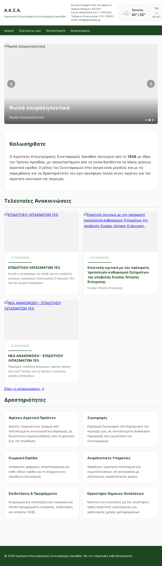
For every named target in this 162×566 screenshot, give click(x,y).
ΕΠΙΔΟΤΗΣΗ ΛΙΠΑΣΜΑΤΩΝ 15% (34, 267)
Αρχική (9, 30)
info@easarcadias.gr (89, 19)
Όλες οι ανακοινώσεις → (24, 389)
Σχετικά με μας (30, 30)
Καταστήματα (55, 30)
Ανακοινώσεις (80, 30)
